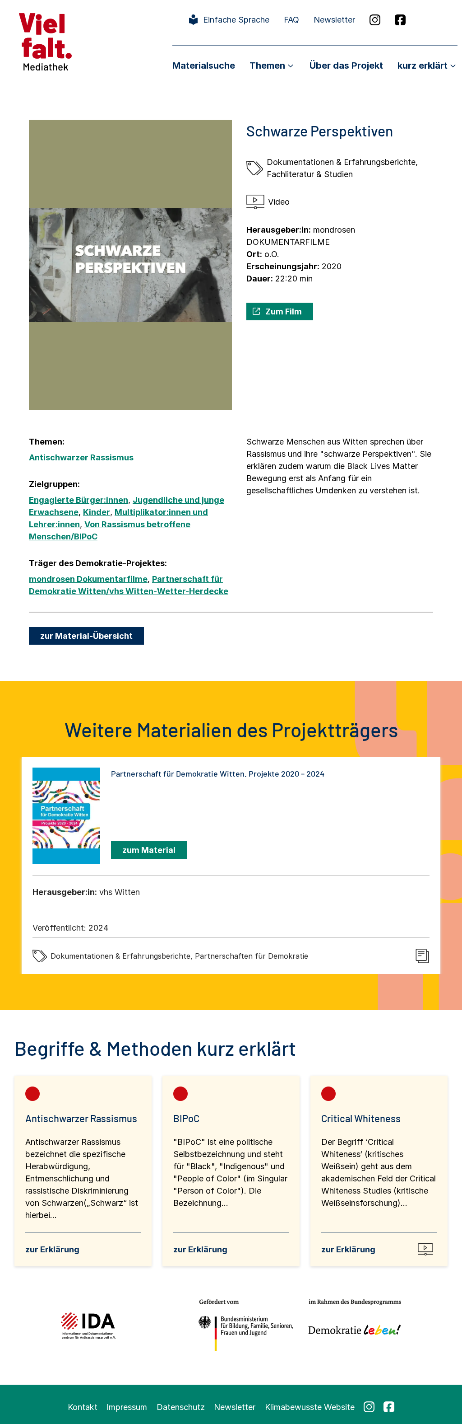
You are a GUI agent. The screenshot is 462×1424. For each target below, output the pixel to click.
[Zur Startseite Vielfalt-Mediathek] (45, 41)
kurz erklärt (422, 65)
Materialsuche (203, 65)
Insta (375, 20)
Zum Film (283, 311)
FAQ (291, 19)
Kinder (96, 512)
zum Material (149, 850)
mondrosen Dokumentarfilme (88, 579)
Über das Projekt (346, 65)
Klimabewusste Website (310, 1407)
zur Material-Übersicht (86, 636)
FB (400, 20)
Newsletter (334, 19)
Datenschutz (181, 1407)
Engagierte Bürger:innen (78, 500)
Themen (267, 65)
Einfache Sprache (236, 19)
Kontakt (82, 1407)
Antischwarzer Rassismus (81, 457)
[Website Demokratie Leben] (352, 1325)
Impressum (126, 1407)
